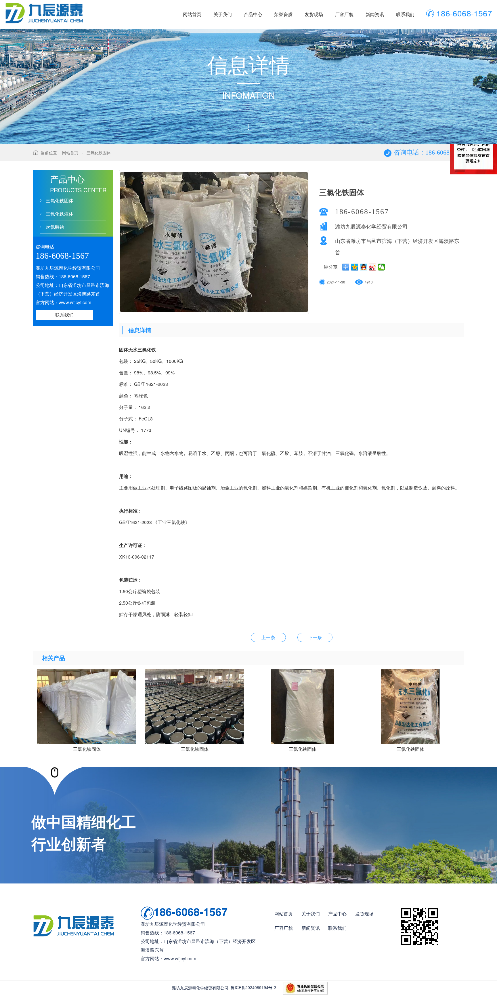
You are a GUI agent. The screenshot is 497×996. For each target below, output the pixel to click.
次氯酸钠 (55, 227)
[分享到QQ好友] (363, 267)
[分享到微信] (381, 267)
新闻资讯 (310, 928)
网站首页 (70, 152)
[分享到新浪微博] (372, 267)
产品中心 (337, 913)
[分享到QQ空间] (354, 267)
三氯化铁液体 (59, 213)
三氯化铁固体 (99, 152)
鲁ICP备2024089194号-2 (253, 987)
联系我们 (64, 314)
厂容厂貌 (283, 928)
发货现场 (364, 913)
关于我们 (310, 913)
